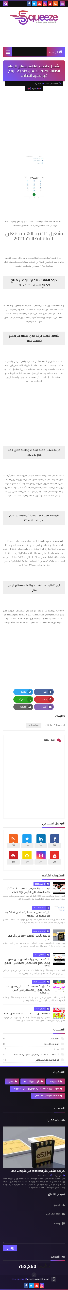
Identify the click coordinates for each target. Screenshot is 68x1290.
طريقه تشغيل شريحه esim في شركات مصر (29, 937)
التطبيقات (31, 1038)
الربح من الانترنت (31, 1044)
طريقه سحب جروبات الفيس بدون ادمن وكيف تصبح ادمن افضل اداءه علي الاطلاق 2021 (27, 963)
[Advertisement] (34, 120)
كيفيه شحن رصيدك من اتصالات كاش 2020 (26, 1013)
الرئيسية (53, 52)
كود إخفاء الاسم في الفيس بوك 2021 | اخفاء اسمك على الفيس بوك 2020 (28, 890)
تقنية (31, 1049)
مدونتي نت (58, 1175)
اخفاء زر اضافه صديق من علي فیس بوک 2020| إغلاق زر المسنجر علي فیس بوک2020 (28, 990)
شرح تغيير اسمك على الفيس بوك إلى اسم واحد (31, 1054)
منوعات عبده (18, 1279)
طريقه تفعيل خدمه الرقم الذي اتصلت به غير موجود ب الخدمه (27, 914)
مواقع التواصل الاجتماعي (31, 1060)
